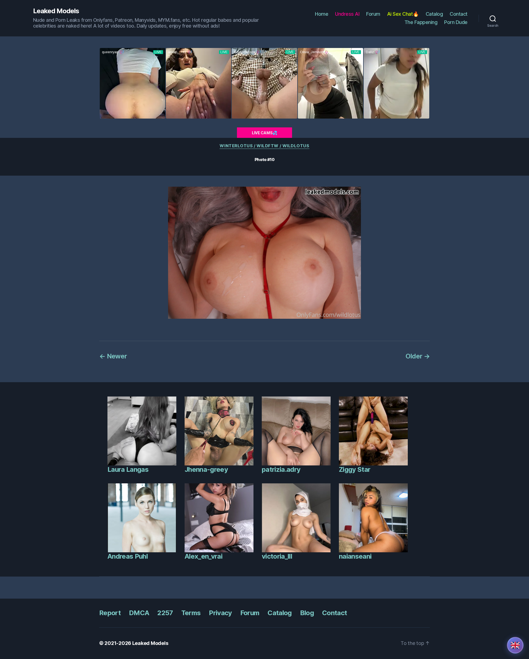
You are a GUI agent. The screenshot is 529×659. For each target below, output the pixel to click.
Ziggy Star (354, 469)
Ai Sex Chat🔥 (403, 14)
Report (110, 613)
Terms (191, 613)
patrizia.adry (281, 469)
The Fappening (421, 22)
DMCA (139, 613)
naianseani (355, 556)
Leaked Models (56, 11)
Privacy (220, 613)
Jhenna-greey (206, 469)
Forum (373, 14)
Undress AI (347, 14)
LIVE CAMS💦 (264, 132)
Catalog (434, 14)
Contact (459, 14)
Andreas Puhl (127, 556)
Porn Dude (456, 22)
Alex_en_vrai (203, 556)
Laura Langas (128, 469)
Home (321, 14)
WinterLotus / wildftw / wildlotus (264, 145)
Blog (307, 613)
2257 (165, 613)
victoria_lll (277, 556)
